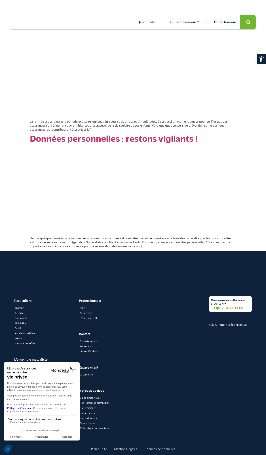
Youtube (31, 7)
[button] (261, 59)
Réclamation (86, 346)
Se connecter (87, 374)
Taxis (82, 307)
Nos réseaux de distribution (94, 402)
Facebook (21, 7)
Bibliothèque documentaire (94, 428)
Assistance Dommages (209, 8)
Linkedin (12, 7)
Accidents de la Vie (25, 333)
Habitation (21, 323)
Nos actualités (87, 413)
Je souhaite (147, 22)
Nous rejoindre (138, 8)
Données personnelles (159, 449)
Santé (18, 328)
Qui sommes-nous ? (184, 22)
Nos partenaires (88, 418)
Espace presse (171, 8)
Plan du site (99, 449)
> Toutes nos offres (25, 343)
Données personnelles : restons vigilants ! (114, 139)
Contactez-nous (225, 22)
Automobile (21, 318)
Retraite (19, 313)
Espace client (247, 8)
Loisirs (18, 338)
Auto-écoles (86, 313)
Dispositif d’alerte (89, 351)
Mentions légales (125, 449)
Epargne (19, 307)
